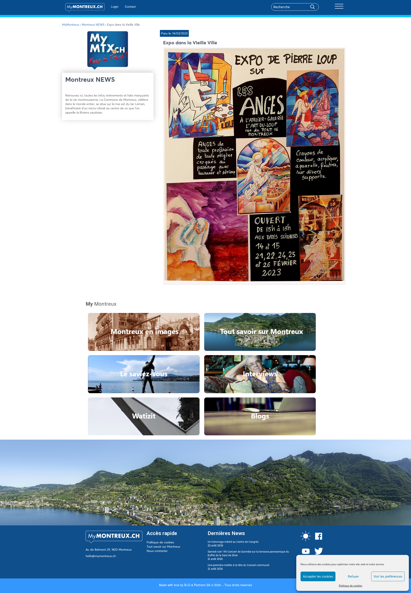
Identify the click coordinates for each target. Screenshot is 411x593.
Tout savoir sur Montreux (163, 547)
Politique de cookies (350, 585)
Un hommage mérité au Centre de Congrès (233, 541)
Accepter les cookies (318, 576)
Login (114, 7)
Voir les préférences (388, 576)
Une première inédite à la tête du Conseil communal (238, 565)
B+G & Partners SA (197, 585)
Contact (130, 7)
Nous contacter (157, 551)
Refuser (353, 576)
